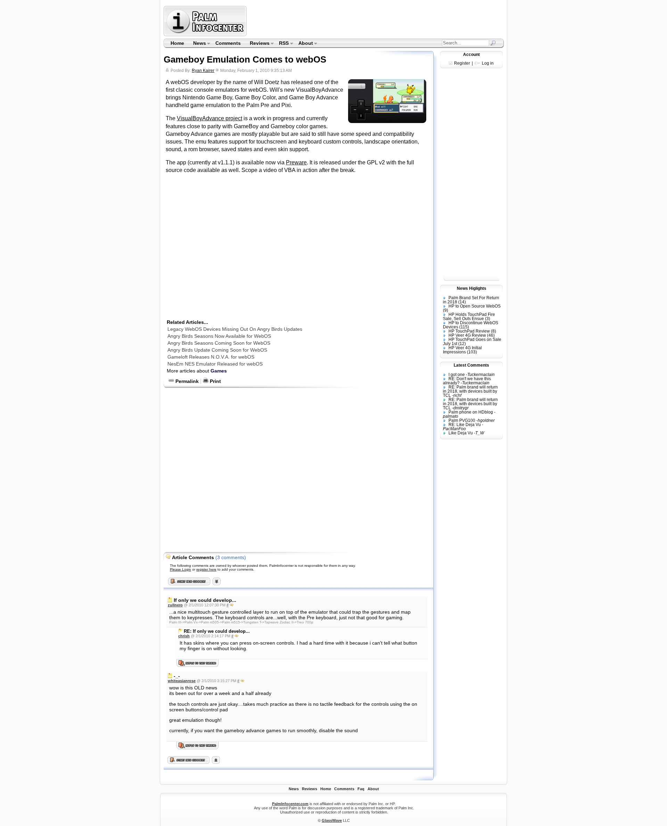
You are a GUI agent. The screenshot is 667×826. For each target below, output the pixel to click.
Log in (488, 63)
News (197, 43)
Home (177, 43)
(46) (491, 335)
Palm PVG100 (461, 420)
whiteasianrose (182, 681)
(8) (493, 331)
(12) (462, 344)
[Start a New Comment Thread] (188, 762)
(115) (464, 327)
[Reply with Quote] (231, 605)
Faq (360, 789)
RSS (282, 43)
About (303, 43)
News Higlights (471, 288)
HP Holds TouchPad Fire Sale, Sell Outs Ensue (469, 316)
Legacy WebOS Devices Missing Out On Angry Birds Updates (234, 329)
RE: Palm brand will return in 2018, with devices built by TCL (470, 391)
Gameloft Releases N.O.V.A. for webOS (210, 357)
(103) (472, 352)
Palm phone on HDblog (470, 412)
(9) (445, 310)
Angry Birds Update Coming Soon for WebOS (217, 350)
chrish (184, 636)
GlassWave (332, 820)
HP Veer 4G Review (467, 335)
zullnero (175, 605)
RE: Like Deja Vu (464, 425)
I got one (456, 375)
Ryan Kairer (203, 70)
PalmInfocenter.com (290, 804)
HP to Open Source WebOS (474, 306)
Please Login (180, 569)
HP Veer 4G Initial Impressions (462, 350)
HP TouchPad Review (469, 331)
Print (214, 381)
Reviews (257, 43)
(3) (487, 319)
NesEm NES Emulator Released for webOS (215, 364)
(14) (462, 302)
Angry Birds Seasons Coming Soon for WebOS (218, 343)
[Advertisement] (376, 20)
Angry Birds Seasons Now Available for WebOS (219, 336)
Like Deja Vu (460, 433)
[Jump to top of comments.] (216, 762)
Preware (296, 162)
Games (219, 371)
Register (462, 63)
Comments (228, 43)
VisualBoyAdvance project (209, 118)
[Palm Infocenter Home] (206, 35)
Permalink (186, 381)
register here (206, 569)
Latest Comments (471, 365)
